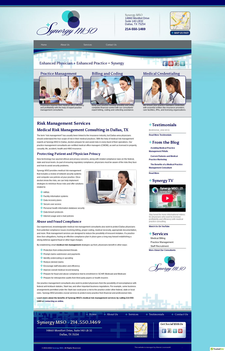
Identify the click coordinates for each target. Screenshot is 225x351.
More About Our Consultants (162, 250)
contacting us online (53, 301)
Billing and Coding (107, 73)
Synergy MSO (57, 348)
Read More (154, 173)
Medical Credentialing (161, 73)
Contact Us (111, 45)
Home (44, 45)
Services (88, 45)
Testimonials (156, 314)
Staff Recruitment (160, 246)
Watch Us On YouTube (159, 226)
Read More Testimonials (160, 135)
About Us (65, 45)
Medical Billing (158, 238)
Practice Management (58, 73)
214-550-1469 (135, 29)
